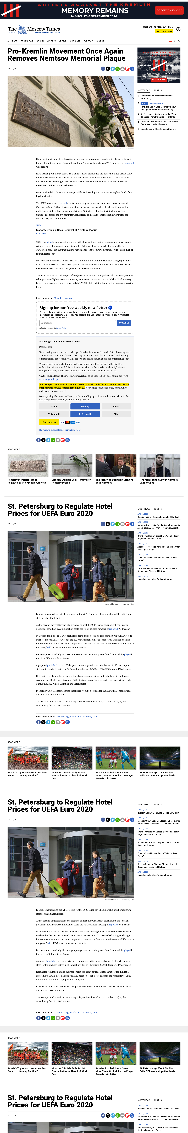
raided (49, 242)
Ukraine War (26, 41)
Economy (87, 716)
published (52, 665)
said (49, 647)
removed (62, 203)
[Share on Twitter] (108, 69)
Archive (100, 41)
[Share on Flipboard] (127, 69)
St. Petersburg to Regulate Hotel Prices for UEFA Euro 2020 (60, 510)
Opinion (63, 41)
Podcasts (88, 41)
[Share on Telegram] (112, 69)
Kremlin (58, 298)
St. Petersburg (61, 716)
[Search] (179, 41)
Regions (40, 41)
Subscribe (124, 323)
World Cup (75, 716)
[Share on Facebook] (103, 69)
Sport (96, 716)
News (14, 41)
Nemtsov (69, 298)
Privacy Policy (61, 328)
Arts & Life (75, 41)
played (127, 654)
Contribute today (164, 31)
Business (51, 41)
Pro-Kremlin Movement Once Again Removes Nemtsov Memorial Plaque (66, 54)
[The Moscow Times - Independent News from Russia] (34, 29)
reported (129, 163)
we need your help (48, 379)
